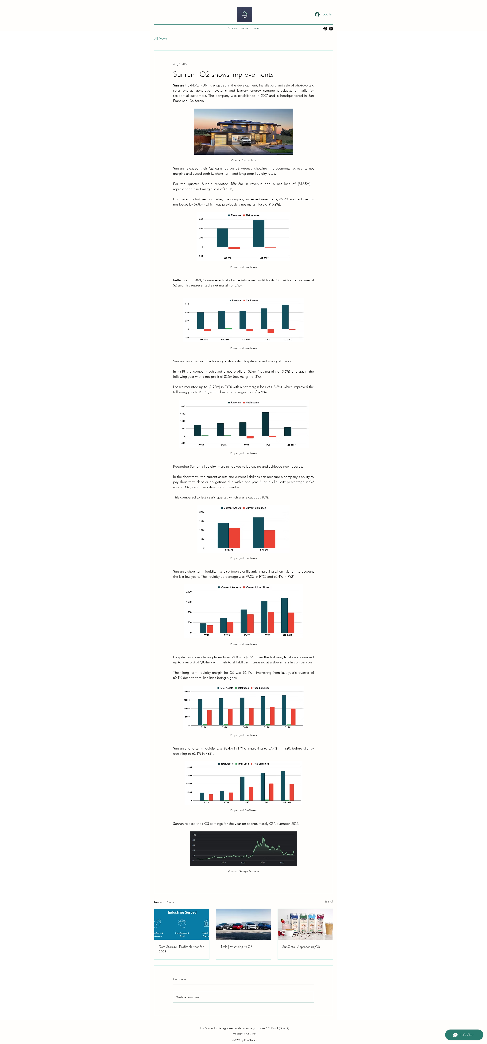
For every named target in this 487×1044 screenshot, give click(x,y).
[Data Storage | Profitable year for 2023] (181, 924)
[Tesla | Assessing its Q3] (243, 924)
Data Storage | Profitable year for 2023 (181, 949)
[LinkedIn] (331, 28)
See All (329, 901)
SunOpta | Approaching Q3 (301, 946)
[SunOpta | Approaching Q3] (305, 924)
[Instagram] (325, 28)
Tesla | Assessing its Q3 (236, 946)
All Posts (160, 39)
